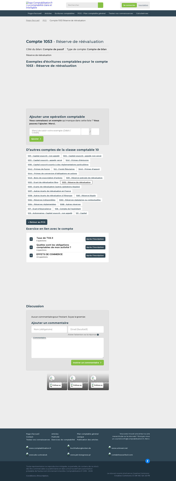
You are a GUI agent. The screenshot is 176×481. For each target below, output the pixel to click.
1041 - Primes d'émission (77, 160)
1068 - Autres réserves (70, 204)
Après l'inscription (96, 238)
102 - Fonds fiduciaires (64, 169)
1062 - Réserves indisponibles (41, 200)
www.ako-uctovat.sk (38, 455)
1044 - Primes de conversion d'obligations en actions (52, 173)
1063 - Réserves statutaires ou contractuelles (80, 200)
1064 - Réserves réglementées (42, 204)
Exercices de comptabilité (63, 440)
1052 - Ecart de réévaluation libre (43, 182)
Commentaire (39, 338)
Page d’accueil (34, 13)
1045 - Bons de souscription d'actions (45, 178)
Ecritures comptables (64, 13)
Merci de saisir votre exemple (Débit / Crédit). (51, 131)
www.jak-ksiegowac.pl (80, 455)
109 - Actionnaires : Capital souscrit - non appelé (50, 213)
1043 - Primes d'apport (89, 169)
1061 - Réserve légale (86, 196)
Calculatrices (142, 13)
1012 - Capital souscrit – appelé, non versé (82, 156)
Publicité (55, 437)
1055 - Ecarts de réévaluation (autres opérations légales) (54, 187)
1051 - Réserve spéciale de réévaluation (84, 178)
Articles (48, 13)
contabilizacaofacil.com (122, 455)
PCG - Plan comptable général (92, 13)
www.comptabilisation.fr (40, 448)
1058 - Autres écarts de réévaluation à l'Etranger (50, 196)
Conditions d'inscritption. (37, 476)
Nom (43, 329)
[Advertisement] (67, 30)
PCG (45, 20)
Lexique (80, 437)
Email (79, 329)
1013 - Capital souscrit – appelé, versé (45, 160)
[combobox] (85, 131)
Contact (29, 437)
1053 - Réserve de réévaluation (76, 182)
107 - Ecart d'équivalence (39, 209)
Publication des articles (87, 440)
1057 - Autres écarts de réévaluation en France (49, 191)
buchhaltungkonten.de (80, 448)
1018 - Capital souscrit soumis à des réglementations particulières (58, 165)
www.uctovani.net (120, 448)
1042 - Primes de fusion (39, 169)
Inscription (143, 5)
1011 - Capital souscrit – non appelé (43, 156)
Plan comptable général (88, 434)
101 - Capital (81, 213)
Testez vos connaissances (121, 13)
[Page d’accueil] (39, 5)
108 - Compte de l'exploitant (68, 209)
